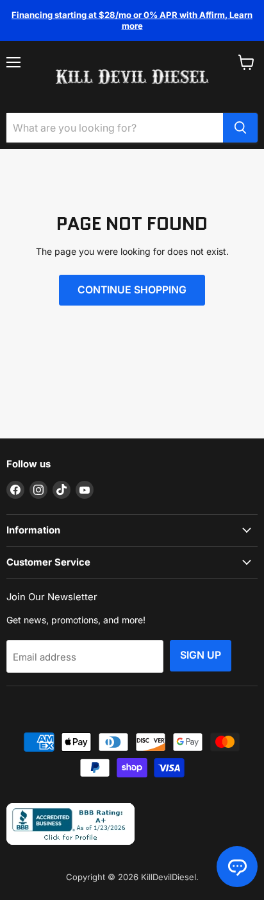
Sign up (200, 655)
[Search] (240, 128)
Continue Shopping (132, 290)
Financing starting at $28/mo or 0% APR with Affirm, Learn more (132, 20)
